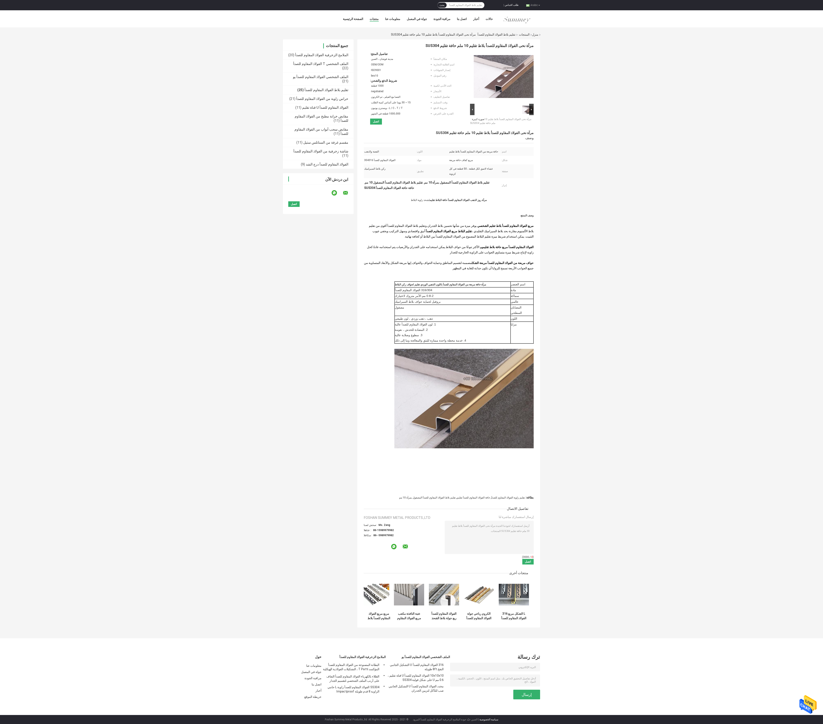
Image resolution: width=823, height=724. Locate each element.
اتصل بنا (462, 19)
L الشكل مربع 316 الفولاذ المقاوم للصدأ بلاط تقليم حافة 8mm (513, 616)
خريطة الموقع (312, 696)
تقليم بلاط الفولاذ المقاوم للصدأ (496, 34)
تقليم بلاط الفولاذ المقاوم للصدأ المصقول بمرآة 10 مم (427, 497)
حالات (489, 19)
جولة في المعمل (417, 19)
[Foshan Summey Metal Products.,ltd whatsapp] (337, 193)
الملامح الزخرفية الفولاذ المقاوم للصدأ (321, 55)
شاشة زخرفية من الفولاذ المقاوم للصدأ (320, 151)
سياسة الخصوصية (488, 719)
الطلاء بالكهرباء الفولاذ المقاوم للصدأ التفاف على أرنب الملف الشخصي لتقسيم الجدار (352, 678)
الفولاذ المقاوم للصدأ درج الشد (327, 164)
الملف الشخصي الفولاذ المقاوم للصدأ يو (320, 77)
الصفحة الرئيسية (353, 19)
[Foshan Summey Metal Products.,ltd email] (348, 193)
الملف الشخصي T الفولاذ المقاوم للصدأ (320, 64)
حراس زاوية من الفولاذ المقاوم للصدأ (322, 99)
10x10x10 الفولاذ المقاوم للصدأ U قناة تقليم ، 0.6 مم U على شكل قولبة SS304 (416, 678)
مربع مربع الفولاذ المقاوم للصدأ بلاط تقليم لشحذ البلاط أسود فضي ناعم (379, 616)
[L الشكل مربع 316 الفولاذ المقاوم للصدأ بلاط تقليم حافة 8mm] (514, 595)
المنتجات (524, 34)
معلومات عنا (392, 19)
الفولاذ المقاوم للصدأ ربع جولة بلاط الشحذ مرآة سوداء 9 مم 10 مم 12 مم (444, 616)
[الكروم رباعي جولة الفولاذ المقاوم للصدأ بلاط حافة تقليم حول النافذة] (479, 595)
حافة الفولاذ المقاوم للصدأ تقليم (473, 497)
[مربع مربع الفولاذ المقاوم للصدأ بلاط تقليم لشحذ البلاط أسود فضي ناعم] (379, 595)
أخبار (476, 19)
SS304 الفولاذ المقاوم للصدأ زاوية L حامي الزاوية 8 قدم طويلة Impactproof (353, 689)
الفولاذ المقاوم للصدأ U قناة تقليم (325, 107)
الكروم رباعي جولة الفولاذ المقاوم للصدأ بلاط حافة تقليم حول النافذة (478, 616)
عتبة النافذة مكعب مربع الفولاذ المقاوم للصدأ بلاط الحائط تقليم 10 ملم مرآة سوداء (409, 616)
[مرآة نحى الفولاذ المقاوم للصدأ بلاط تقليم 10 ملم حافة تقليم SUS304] (504, 77)
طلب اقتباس (512, 4)
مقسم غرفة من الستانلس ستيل (325, 142)
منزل (535, 34)
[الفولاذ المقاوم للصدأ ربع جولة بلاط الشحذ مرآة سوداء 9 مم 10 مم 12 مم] (444, 595)
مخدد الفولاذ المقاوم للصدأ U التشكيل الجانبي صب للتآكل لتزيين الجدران (416, 688)
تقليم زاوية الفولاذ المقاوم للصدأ (508, 497)
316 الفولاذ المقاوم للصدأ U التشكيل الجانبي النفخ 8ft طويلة (417, 667)
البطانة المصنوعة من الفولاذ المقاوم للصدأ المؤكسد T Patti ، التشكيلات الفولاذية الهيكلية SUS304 (351, 667)
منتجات (374, 19)
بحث (442, 5)
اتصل (376, 121)
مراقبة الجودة (442, 19)
